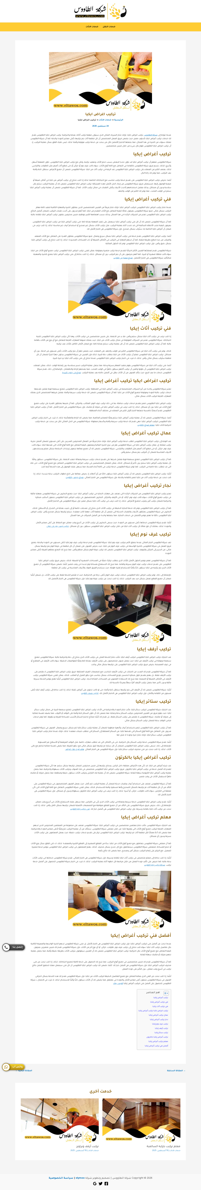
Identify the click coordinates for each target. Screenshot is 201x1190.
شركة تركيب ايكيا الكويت (154, 865)
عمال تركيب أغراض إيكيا (158, 1015)
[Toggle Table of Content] (164, 993)
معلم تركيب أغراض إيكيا (158, 1042)
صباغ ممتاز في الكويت (123, 258)
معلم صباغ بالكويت (146, 425)
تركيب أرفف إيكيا (161, 1029)
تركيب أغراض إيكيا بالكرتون (157, 1037)
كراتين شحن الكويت (89, 693)
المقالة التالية (23, 1071)
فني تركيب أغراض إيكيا (159, 1002)
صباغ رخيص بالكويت (75, 478)
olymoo (80, 1178)
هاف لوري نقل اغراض (74, 749)
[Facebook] (106, 1184)
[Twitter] (101, 1184)
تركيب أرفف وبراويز (88, 1146)
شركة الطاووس (150, 135)
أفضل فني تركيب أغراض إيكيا (156, 1046)
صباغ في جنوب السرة (71, 373)
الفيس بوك (118, 984)
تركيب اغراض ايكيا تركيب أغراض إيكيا (153, 1011)
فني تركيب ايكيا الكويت (80, 809)
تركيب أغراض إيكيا (160, 998)
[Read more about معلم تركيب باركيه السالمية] (141, 1121)
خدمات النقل (109, 27)
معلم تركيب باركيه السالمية (163, 1146)
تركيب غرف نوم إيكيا (160, 1024)
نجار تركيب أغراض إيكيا (159, 1020)
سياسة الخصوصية (61, 1178)
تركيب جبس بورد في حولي (57, 526)
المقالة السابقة (176, 1071)
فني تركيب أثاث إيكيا (160, 1007)
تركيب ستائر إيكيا (161, 1033)
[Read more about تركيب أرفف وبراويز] (60, 1121)
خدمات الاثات (92, 27)
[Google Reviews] (95, 1184)
